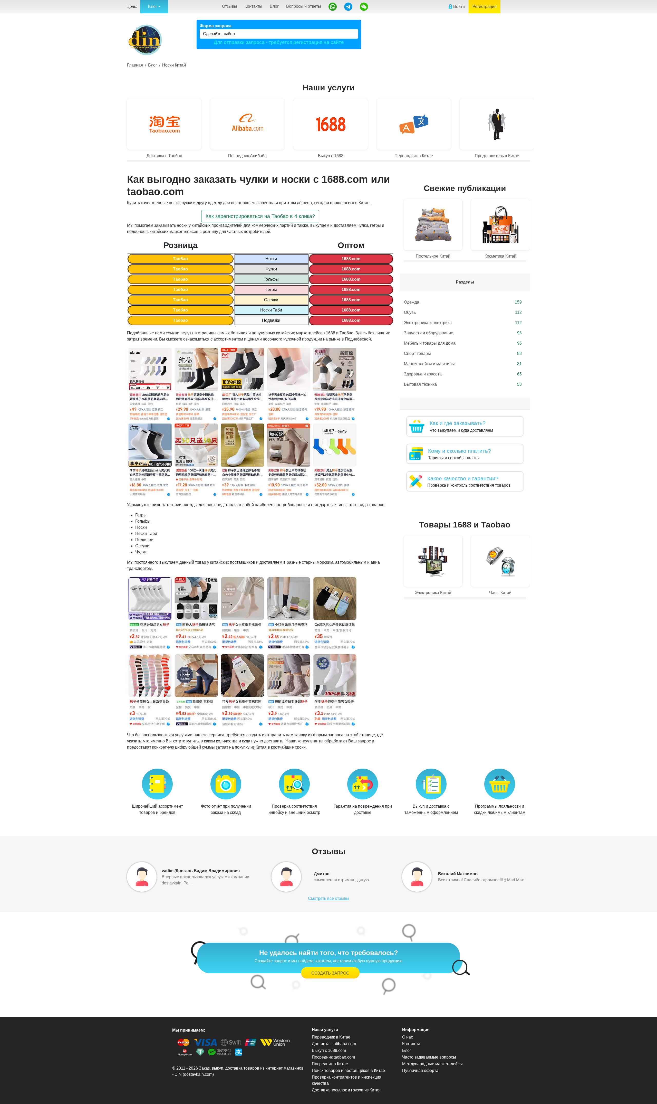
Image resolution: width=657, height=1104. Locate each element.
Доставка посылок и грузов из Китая (346, 1090)
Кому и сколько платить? (459, 451)
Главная (135, 65)
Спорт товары (463, 353)
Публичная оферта (420, 1070)
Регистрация (484, 6)
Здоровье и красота (463, 374)
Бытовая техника (463, 384)
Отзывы (229, 6)
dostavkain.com (198, 1074)
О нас (407, 1037)
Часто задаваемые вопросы (429, 1057)
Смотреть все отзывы (328, 898)
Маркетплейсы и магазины (463, 364)
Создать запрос (330, 973)
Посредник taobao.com (333, 1057)
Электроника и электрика (463, 322)
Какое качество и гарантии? (462, 478)
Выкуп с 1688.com (329, 1050)
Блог (274, 6)
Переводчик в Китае (331, 1037)
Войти (458, 6)
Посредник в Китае (330, 1064)
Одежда (463, 302)
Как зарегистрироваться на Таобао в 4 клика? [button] (260, 216)
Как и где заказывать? (458, 423)
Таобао (180, 259)
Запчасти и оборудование (463, 333)
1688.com (351, 259)
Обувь (463, 312)
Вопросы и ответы (303, 6)
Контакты (253, 6)
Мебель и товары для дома (463, 343)
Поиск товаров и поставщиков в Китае (348, 1070)
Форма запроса (215, 26)
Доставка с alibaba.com (334, 1044)
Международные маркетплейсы (432, 1064)
